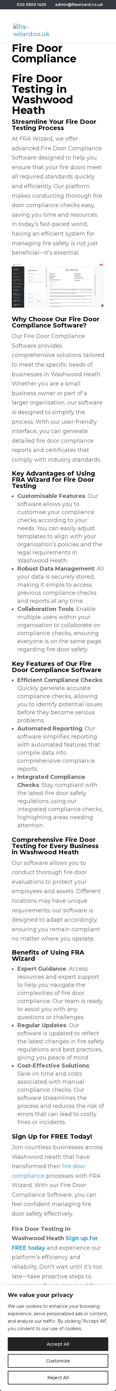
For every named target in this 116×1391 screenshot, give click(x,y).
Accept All (58, 1344)
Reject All (58, 1377)
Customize (58, 1361)
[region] (58, 1338)
